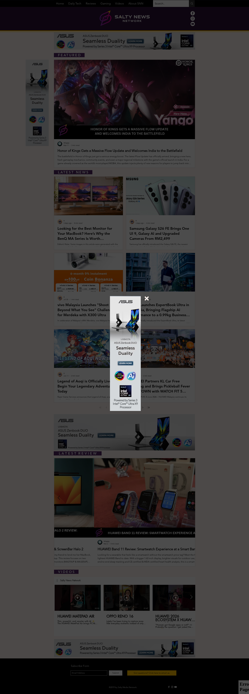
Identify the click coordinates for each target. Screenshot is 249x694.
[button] (147, 298)
